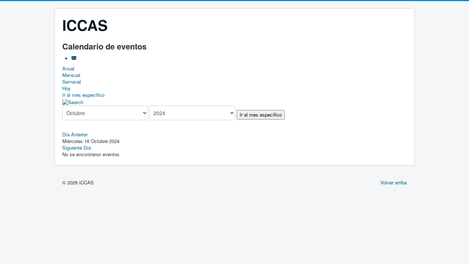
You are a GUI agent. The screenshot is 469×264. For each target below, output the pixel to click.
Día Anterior (75, 134)
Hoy (66, 88)
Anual (68, 68)
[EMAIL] (74, 58)
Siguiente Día (76, 147)
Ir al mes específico (83, 94)
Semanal (71, 81)
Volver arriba (393, 182)
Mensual (71, 75)
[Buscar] (72, 101)
